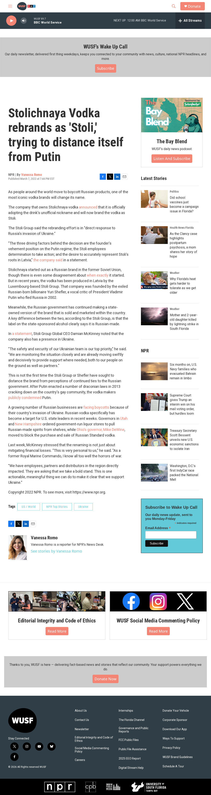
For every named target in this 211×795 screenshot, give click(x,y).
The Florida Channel (131, 720)
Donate (194, 6)
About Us (81, 710)
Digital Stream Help (131, 767)
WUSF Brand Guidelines (178, 757)
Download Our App (175, 729)
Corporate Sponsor (175, 720)
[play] (11, 20)
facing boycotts (96, 407)
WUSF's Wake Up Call (105, 47)
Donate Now (105, 678)
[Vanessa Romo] (17, 547)
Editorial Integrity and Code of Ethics (57, 621)
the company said (47, 260)
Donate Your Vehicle (176, 710)
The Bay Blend (172, 141)
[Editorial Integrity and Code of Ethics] (56, 601)
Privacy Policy (171, 747)
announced (88, 207)
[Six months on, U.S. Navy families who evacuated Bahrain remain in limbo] (154, 371)
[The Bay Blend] (172, 115)
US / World (29, 506)
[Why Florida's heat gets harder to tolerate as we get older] (154, 280)
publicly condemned (24, 397)
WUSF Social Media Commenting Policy (158, 621)
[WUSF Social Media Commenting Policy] (158, 601)
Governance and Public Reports (133, 730)
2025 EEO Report (130, 758)
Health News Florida (182, 227)
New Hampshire (28, 424)
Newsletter (82, 729)
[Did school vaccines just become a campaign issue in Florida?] (154, 199)
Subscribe (105, 68)
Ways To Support (174, 738)
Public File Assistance (133, 749)
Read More (57, 631)
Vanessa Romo (31, 175)
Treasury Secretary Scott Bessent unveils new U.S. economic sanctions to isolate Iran (184, 440)
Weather (174, 272)
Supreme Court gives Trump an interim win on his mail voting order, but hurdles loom (182, 404)
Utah (124, 418)
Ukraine (83, 506)
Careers (80, 760)
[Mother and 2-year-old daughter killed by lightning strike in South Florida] (154, 316)
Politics (174, 191)
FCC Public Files (129, 740)
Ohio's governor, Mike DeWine (100, 429)
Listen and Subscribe (172, 158)
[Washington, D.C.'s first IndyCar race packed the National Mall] (154, 472)
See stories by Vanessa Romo (56, 551)
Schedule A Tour (173, 766)
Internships (126, 710)
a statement (22, 333)
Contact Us (82, 720)
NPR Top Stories (57, 506)
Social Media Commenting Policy (92, 750)
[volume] (23, 20)
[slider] (30, 20)
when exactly (97, 275)
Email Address (158, 528)
